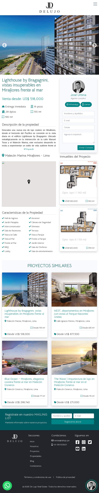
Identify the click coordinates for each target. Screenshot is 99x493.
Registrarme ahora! (72, 422)
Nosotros (34, 446)
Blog (32, 461)
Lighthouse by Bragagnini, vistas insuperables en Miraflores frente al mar (24, 314)
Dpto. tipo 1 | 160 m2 (74, 192)
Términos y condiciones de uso (37, 477)
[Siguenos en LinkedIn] (83, 449)
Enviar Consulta (86, 147)
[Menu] (95, 4)
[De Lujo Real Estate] (49, 7)
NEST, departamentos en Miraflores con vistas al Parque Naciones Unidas (74, 314)
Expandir (30, 149)
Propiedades (35, 456)
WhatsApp (73, 104)
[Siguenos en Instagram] (83, 442)
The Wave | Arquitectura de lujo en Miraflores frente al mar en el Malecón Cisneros (74, 382)
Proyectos (34, 451)
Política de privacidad (65, 477)
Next (94, 45)
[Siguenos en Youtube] (77, 449)
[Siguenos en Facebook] (77, 442)
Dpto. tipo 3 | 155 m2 (74, 239)
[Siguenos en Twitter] (90, 442)
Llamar (87, 104)
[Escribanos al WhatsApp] (7, 485)
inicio (32, 441)
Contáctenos (35, 466)
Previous (4, 45)
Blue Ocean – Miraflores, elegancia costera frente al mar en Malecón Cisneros (24, 382)
